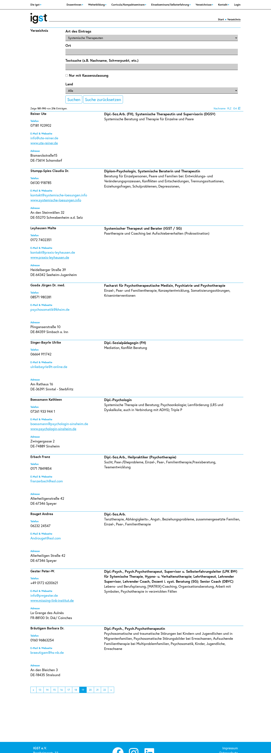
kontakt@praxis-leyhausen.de (52, 252)
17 (68, 689)
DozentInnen (74, 4)
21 (97, 689)
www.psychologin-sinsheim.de (53, 428)
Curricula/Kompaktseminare (128, 4)
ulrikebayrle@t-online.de (48, 366)
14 (47, 689)
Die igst (35, 4)
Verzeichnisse (204, 4)
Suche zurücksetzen (103, 99)
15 (54, 689)
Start (221, 19)
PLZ (229, 108)
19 (83, 689)
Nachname (219, 108)
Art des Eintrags (78, 31)
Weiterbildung (96, 4)
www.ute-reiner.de (44, 143)
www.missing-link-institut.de (52, 600)
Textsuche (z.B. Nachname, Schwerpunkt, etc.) (101, 60)
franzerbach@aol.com (46, 481)
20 (90, 689)
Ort (68, 45)
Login (237, 4)
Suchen (73, 99)
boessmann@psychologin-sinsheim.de (59, 423)
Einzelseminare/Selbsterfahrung (170, 4)
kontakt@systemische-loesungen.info (58, 195)
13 (40, 689)
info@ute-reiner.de (44, 138)
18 (75, 689)
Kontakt (223, 4)
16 (61, 689)
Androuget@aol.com (45, 538)
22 (104, 689)
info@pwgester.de (44, 595)
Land (69, 84)
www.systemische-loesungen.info (55, 200)
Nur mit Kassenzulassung (88, 75)
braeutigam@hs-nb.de (47, 652)
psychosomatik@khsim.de (50, 309)
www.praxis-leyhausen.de (49, 257)
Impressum (230, 748)
